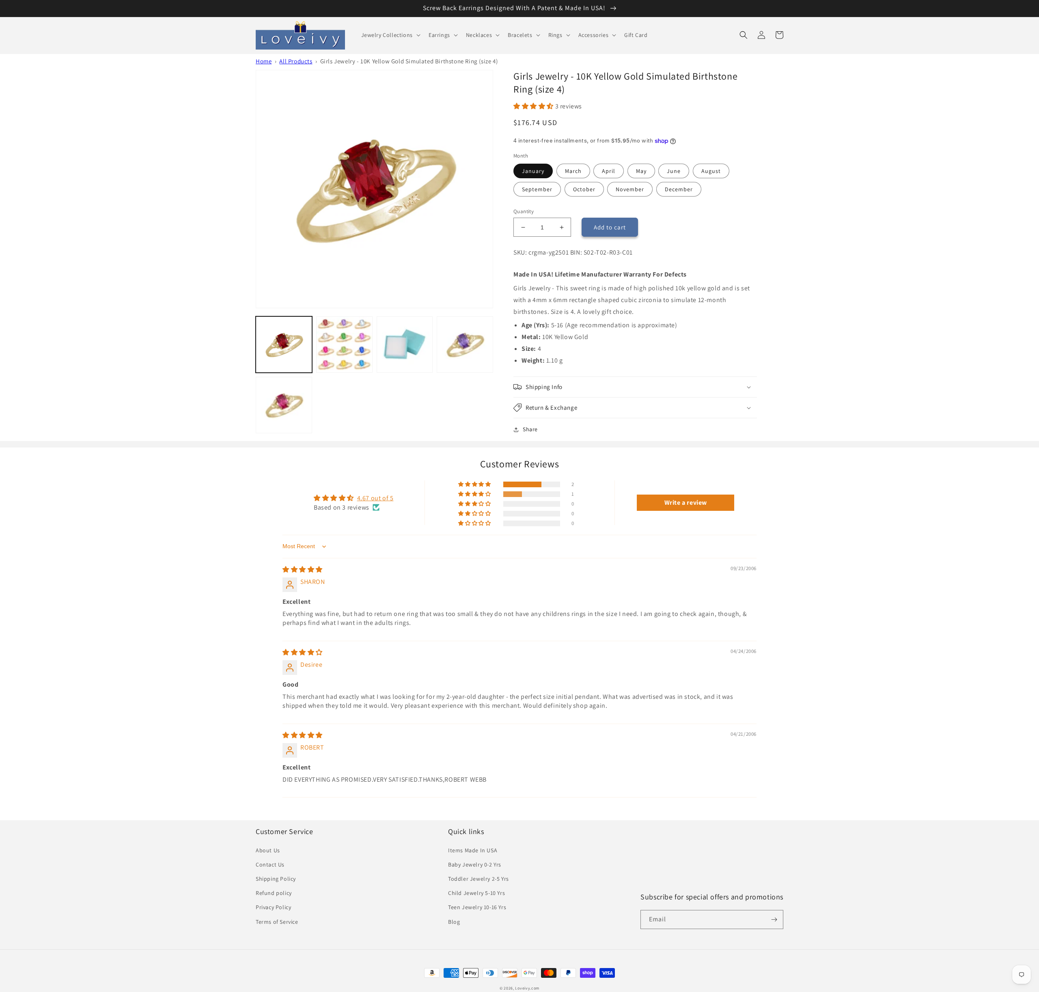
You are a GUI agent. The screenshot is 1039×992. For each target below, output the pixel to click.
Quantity (523, 211)
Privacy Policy (273, 907)
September (537, 189)
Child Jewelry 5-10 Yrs (476, 893)
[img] (302, 569)
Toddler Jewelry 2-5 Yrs (478, 878)
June (674, 171)
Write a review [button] (685, 502)
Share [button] (530, 429)
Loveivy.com (527, 988)
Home (264, 61)
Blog (454, 921)
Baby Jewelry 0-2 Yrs (474, 864)
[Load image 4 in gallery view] (405, 344)
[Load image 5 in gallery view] (465, 344)
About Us (268, 850)
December (679, 189)
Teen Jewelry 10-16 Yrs (477, 907)
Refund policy (274, 893)
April (608, 171)
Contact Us (270, 864)
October (584, 189)
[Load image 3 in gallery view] (344, 344)
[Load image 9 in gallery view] (284, 405)
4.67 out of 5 (375, 498)
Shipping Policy (276, 878)
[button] (390, 34)
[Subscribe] (774, 919)
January (533, 171)
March (573, 171)
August (711, 171)
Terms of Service (277, 921)
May (641, 171)
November (630, 189)
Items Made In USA (472, 850)
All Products (295, 61)
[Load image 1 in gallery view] (284, 344)
